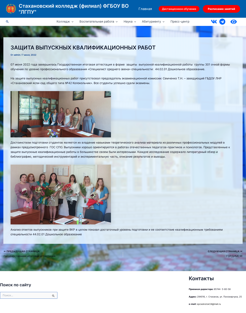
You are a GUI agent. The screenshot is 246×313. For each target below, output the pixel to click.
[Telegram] (222, 22)
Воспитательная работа (96, 21)
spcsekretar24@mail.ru (209, 304)
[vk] (214, 22)
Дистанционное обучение (179, 9)
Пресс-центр (180, 21)
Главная (145, 9)
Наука (128, 21)
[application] (71, 21)
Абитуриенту (151, 21)
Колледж (63, 21)
